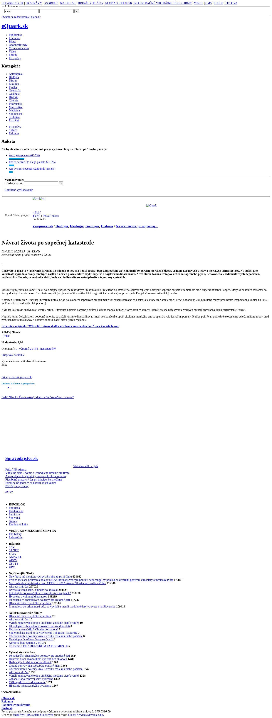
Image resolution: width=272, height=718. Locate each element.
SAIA (12, 553)
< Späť (37, 212)
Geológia (14, 93)
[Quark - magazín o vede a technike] (151, 205)
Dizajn (13, 80)
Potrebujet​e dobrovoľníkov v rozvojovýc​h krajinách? (40, 593)
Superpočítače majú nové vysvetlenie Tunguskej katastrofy (43, 632)
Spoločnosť (15, 113)
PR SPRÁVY (34, 3)
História (13, 97)
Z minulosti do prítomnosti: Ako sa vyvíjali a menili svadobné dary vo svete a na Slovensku (62, 606)
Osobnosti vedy (18, 44)
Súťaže (13, 130)
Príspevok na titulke (13, 355)
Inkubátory (15, 534)
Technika (14, 117)
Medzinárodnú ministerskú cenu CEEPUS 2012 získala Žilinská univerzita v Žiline (57, 583)
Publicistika (15, 34)
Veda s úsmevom (19, 48)
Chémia (13, 100)
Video (12, 51)
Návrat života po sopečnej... (137, 226)
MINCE (198, 3)
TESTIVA (231, 3)
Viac (6, 335)
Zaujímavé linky (18, 524)
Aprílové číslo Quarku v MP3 (26, 642)
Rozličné (14, 120)
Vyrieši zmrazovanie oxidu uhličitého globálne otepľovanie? (44, 622)
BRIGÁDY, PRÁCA (90, 3)
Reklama (14, 133)
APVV (13, 560)
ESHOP (218, 3)
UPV (12, 566)
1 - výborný (22, 348)
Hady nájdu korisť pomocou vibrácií (30, 662)
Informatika (15, 103)
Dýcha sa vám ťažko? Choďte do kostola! (33, 589)
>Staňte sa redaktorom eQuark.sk (20, 16)
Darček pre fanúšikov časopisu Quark (31, 639)
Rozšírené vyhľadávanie (18, 189)
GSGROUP (51, 3)
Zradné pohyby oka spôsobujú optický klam (34, 665)
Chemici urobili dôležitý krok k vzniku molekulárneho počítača (46, 636)
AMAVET (15, 557)
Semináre (14, 514)
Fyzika (13, 87)
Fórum (13, 54)
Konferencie (16, 511)
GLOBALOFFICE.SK (118, 3)
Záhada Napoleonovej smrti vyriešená (31, 678)
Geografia (15, 90)
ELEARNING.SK (12, 3)
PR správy (15, 58)
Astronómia (16, 73)
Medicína (14, 110)
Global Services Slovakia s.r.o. (86, 714)
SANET (14, 550)
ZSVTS (13, 563)
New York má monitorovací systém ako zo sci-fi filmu (40, 576)
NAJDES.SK (68, 3)
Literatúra (14, 38)
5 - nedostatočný (46, 348)
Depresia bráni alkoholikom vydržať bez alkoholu (38, 659)
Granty (13, 521)
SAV (12, 547)
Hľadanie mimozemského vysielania (30, 603)
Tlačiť (36, 215)
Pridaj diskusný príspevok (16, 377)
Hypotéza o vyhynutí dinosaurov (28, 596)
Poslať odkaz (51, 215)
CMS (208, 3)
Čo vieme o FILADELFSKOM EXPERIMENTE (38, 646)
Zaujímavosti (43, 226)
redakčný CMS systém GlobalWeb (33, 714)
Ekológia (14, 83)
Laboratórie (15, 537)
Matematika (16, 107)
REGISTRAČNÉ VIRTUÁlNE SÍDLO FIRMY (163, 3)
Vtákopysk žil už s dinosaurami (27, 682)
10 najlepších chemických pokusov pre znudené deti (39, 599)
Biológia (14, 77)
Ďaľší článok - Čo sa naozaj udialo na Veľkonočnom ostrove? (37, 397)
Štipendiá (14, 517)
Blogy (12, 41)
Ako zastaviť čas (18, 586)
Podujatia (14, 507)
